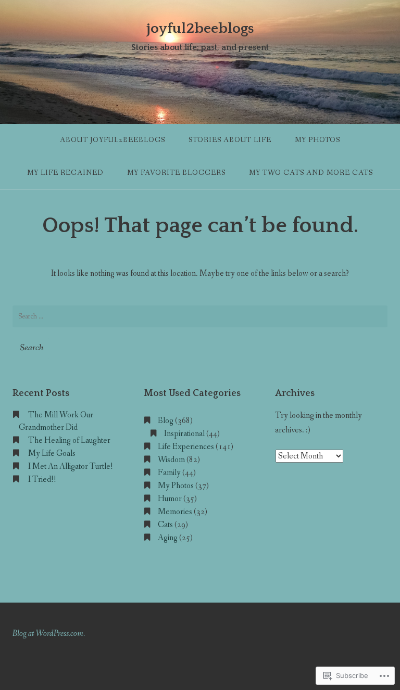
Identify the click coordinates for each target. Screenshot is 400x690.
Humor (170, 498)
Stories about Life (230, 140)
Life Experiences (186, 446)
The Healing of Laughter (69, 440)
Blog (165, 420)
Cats (165, 524)
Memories (175, 511)
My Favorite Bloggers (176, 172)
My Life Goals (52, 453)
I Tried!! (42, 479)
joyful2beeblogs (200, 28)
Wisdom (171, 459)
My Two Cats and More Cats (311, 172)
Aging (168, 537)
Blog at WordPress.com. (48, 633)
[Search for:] (200, 316)
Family (169, 472)
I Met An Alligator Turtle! (70, 466)
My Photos (317, 140)
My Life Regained (65, 172)
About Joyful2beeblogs (112, 140)
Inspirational (184, 433)
